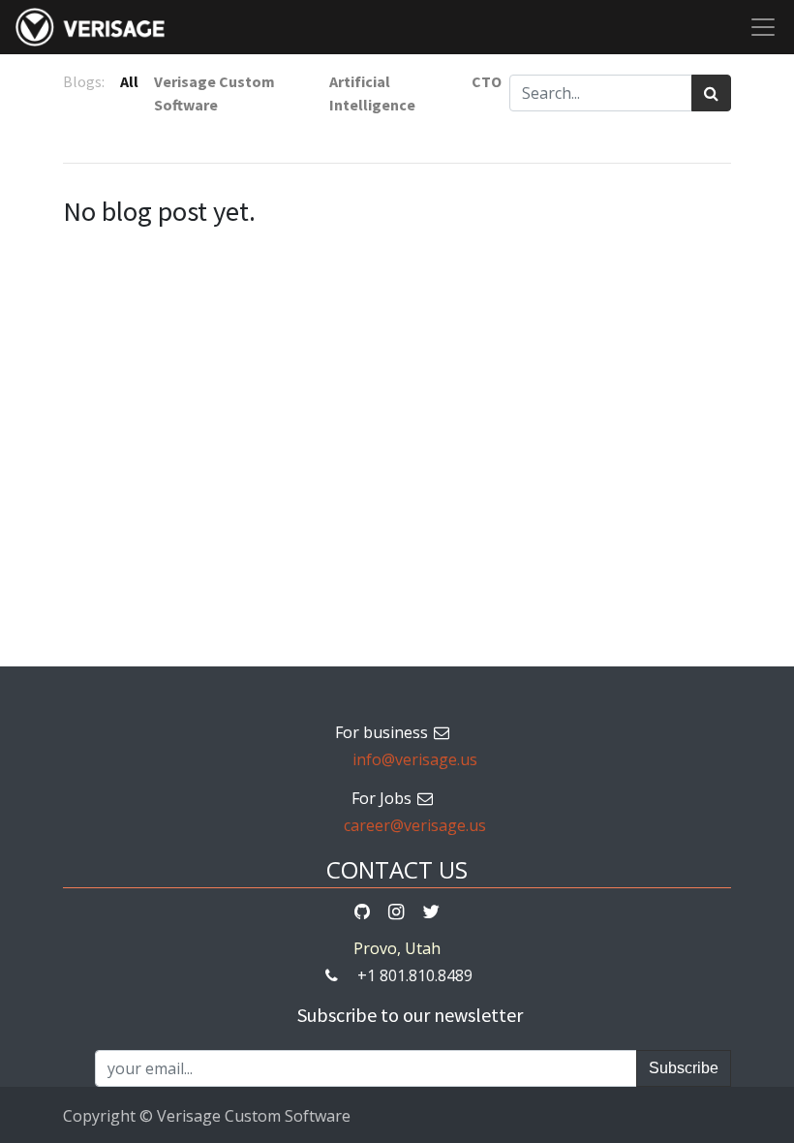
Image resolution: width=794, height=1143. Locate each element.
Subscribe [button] (683, 1068)
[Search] (711, 93)
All (129, 81)
